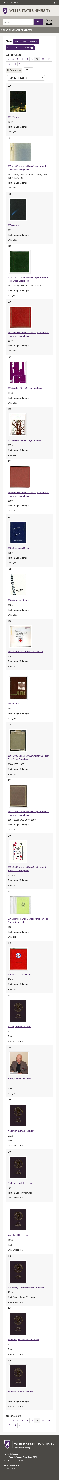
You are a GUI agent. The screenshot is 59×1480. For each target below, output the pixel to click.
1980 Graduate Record (18, 600)
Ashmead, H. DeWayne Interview (23, 1339)
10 (37, 59)
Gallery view (15, 70)
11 (43, 59)
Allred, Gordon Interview (19, 1078)
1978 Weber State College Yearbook (25, 388)
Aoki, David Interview (18, 1235)
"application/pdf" (25, 41)
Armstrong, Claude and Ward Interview (26, 1287)
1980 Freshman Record (19, 548)
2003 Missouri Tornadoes (20, 974)
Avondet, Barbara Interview (20, 1391)
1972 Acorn (13, 117)
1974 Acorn (13, 225)
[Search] (38, 22)
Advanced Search (50, 22)
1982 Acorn (13, 703)
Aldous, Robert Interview (19, 1026)
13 (9, 64)
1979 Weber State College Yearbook (25, 440)
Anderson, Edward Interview (21, 1131)
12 (49, 59)
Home (5, 2)
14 (14, 64)
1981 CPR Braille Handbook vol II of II (25, 651)
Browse (14, 2)
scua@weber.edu (13, 1465)
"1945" (19, 48)
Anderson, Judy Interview (20, 1183)
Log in (55, 2)
